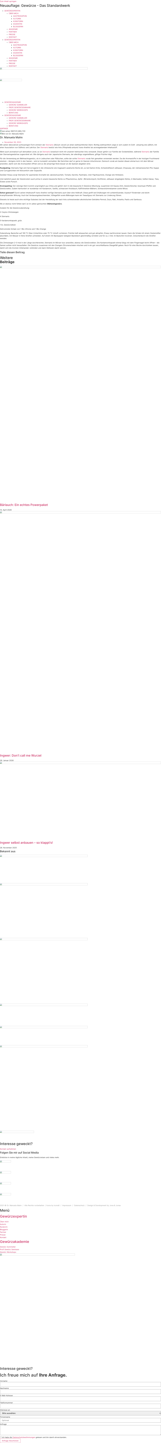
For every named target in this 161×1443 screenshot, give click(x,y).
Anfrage (3, 1424)
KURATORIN (18, 21)
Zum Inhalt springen (8, 1)
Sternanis (49, 145)
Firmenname (5, 1417)
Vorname (3, 1381)
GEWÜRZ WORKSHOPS (18, 110)
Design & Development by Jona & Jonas (104, 1205)
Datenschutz (79, 1205)
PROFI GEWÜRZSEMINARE (20, 107)
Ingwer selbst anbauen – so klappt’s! (26, 842)
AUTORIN (17, 19)
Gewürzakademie (14, 1241)
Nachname (4, 1388)
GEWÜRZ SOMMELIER (18, 105)
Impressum (66, 1205)
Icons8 (56, 1205)
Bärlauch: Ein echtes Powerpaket (24, 505)
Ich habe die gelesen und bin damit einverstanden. (34, 1437)
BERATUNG (13, 113)
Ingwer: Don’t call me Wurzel (20, 755)
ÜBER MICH (14, 13)
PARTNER (13, 32)
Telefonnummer (6, 1403)
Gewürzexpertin (13, 1216)
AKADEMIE (13, 29)
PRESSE (12, 34)
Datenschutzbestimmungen (24, 1437)
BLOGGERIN (18, 26)
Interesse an (5, 1410)
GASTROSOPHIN (20, 16)
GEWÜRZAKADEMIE (12, 102)
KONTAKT (13, 37)
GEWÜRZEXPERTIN (12, 11)
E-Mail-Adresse (6, 1395)
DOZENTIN (17, 24)
